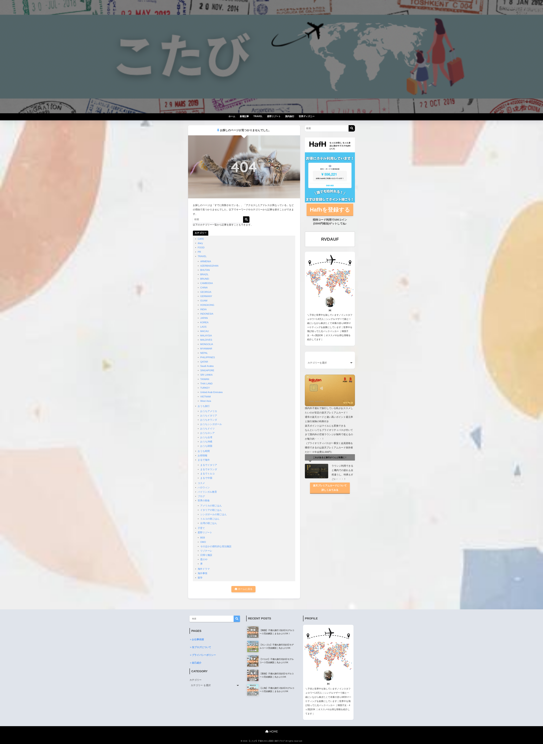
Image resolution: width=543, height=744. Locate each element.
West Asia (205, 401)
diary (200, 243)
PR (199, 252)
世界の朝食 (204, 500)
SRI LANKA (206, 374)
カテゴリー (195, 680)
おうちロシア (207, 433)
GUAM (203, 300)
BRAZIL (204, 274)
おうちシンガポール (211, 424)
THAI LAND (206, 383)
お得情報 (202, 455)
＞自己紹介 (195, 662)
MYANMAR (206, 348)
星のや (203, 559)
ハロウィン (204, 487)
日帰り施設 (206, 555)
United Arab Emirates (211, 392)
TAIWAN (204, 379)
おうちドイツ (207, 428)
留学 (200, 577)
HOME (273, 731)
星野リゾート (274, 116)
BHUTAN (205, 270)
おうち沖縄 (206, 441)
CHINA (204, 287)
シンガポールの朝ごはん (213, 514)
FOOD (201, 247)
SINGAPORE (207, 370)
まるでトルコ (207, 473)
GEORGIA (205, 292)
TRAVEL (258, 116)
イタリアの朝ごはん (211, 510)
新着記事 (244, 116)
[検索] (246, 219)
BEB (202, 537)
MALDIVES (206, 340)
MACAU (204, 331)
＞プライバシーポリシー (202, 655)
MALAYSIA (206, 335)
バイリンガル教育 (207, 492)
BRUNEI (204, 278)
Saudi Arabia (207, 366)
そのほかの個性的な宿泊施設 (215, 546)
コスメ (201, 483)
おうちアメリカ (208, 411)
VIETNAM (205, 396)
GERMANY (206, 296)
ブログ (201, 496)
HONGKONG (207, 305)
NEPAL (204, 353)
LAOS (203, 326)
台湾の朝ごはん (208, 523)
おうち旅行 (204, 406)
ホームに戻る (244, 589)
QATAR (204, 361)
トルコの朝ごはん (209, 518)
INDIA (203, 309)
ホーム (232, 116)
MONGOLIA (206, 344)
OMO (203, 542)
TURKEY (205, 388)
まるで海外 (204, 460)
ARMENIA (205, 261)
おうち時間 (204, 451)
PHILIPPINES (207, 357)
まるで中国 (206, 478)
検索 (237, 619)
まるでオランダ (208, 469)
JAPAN (204, 318)
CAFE (201, 239)
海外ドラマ (204, 569)
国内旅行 (289, 116)
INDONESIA (206, 313)
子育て (201, 528)
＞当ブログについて (200, 647)
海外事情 (202, 573)
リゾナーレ (206, 550)
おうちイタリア (208, 415)
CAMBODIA (206, 283)
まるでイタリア (208, 465)
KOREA (204, 322)
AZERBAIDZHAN (209, 265)
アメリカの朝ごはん (211, 505)
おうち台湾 (206, 437)
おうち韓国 (206, 446)
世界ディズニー (307, 116)
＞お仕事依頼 (196, 639)
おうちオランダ (208, 420)
